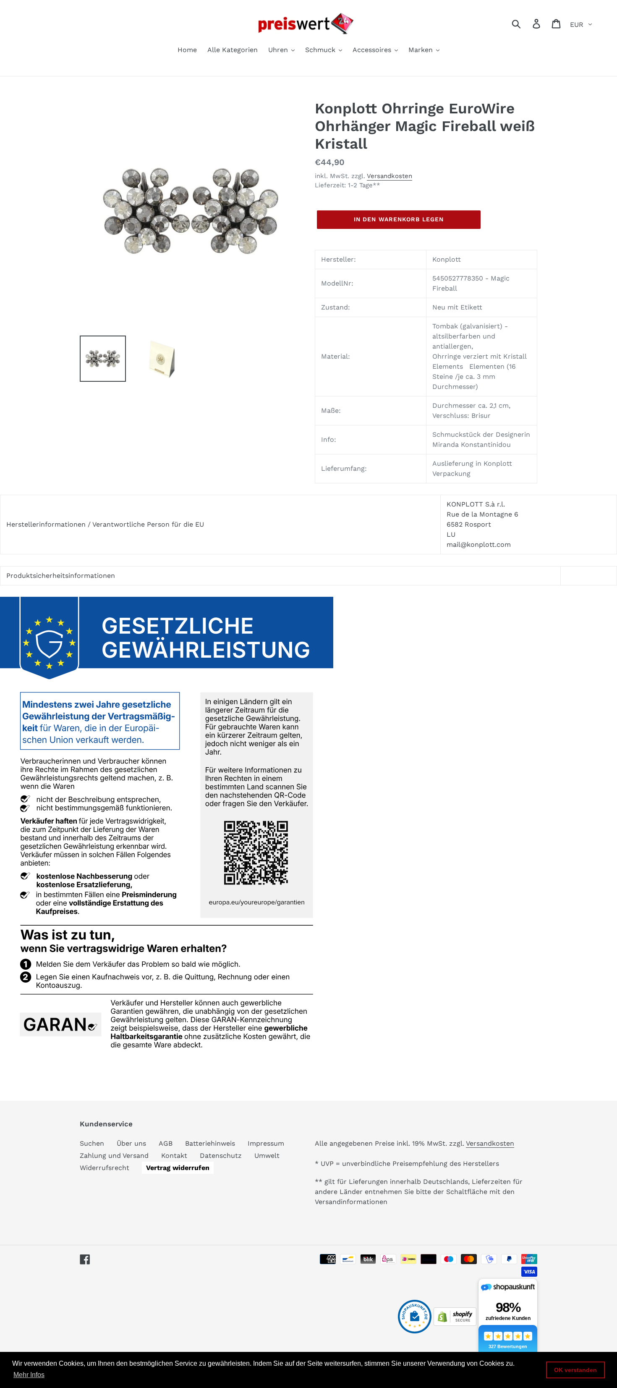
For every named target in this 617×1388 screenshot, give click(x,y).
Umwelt (267, 1156)
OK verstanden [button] (575, 1370)
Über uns (131, 1143)
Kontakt (174, 1156)
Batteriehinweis (210, 1143)
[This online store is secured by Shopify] (455, 1324)
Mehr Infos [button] (28, 1374)
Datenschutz (221, 1156)
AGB (166, 1143)
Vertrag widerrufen (177, 1168)
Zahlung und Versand (114, 1156)
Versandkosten (389, 176)
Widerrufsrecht (104, 1168)
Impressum (266, 1143)
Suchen (92, 1143)
